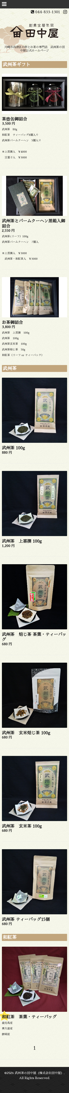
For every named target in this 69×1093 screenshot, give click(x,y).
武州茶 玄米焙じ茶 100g (26, 733)
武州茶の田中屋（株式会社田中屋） (39, 1073)
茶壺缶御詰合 (14, 119)
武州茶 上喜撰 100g (22, 541)
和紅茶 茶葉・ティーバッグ (29, 1017)
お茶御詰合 (12, 322)
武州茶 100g (13, 448)
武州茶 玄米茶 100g (22, 826)
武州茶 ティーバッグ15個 (26, 919)
